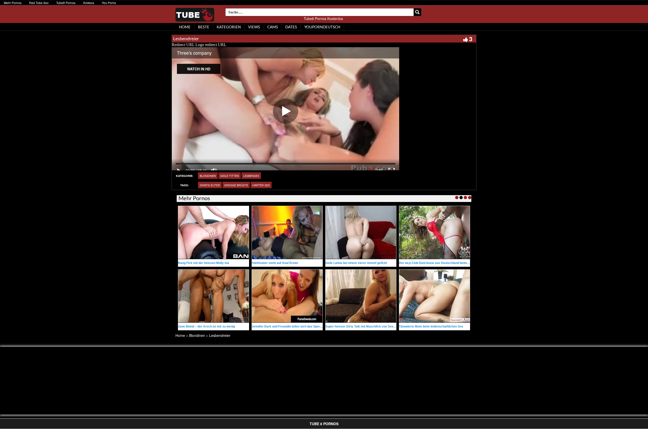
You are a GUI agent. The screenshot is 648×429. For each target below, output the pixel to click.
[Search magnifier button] (417, 12)
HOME (185, 27)
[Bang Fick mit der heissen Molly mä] (213, 232)
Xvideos (88, 2)
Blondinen (208, 176)
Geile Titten (229, 176)
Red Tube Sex (39, 2)
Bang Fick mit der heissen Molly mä (203, 263)
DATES (291, 27)
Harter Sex (261, 185)
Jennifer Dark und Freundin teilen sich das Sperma (288, 326)
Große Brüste (236, 185)
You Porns (109, 2)
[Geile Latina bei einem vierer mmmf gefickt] (360, 232)
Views (254, 27)
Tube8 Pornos (65, 2)
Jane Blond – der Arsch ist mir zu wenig (206, 326)
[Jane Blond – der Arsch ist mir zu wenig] (213, 296)
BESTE (203, 27)
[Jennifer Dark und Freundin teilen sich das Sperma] (287, 296)
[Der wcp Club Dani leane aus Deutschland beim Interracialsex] (434, 232)
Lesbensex (251, 176)
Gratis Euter (210, 185)
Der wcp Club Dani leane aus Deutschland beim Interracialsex (443, 263)
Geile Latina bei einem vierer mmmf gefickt (356, 263)
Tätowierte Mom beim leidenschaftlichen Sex (431, 326)
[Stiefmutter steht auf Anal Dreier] (287, 232)
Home (180, 335)
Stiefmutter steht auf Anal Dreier (275, 263)
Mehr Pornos (13, 2)
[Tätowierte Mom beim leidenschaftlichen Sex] (434, 296)
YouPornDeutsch (322, 27)
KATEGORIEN (229, 27)
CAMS (272, 27)
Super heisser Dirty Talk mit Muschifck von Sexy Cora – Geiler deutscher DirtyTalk (384, 326)
